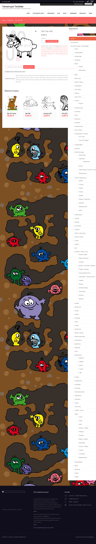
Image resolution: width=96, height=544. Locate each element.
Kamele (77, 303)
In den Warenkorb (52, 41)
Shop (45, 516)
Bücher (72, 38)
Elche (76, 115)
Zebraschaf (62, 53)
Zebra (57, 53)
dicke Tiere (78, 97)
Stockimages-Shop (38, 13)
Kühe (76, 322)
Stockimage (44, 53)
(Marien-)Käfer (83, 254)
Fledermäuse (78, 214)
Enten (80, 417)
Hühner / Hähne (83, 428)
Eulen (80, 420)
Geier (80, 424)
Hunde (77, 240)
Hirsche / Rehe (79, 237)
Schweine (77, 388)
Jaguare (81, 361)
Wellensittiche (83, 457)
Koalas (81, 66)
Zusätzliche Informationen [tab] (14, 67)
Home (28, 13)
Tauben (81, 450)
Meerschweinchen (80, 336)
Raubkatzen (78, 355)
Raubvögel (82, 443)
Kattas (77, 310)
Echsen (77, 100)
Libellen (81, 280)
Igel (76, 248)
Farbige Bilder (79, 144)
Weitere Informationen (78, 3)
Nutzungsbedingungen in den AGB (43, 527)
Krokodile (77, 318)
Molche (81, 103)
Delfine (81, 180)
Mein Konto (83, 13)
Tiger (80, 372)
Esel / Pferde (78, 130)
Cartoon (61, 48)
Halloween (82, 158)
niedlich (61, 51)
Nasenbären (82, 70)
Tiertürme (78, 406)
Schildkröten (78, 381)
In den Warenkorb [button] (12, 104)
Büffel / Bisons (79, 82)
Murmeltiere (78, 340)
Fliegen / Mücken (84, 269)
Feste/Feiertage (79, 152)
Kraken (81, 188)
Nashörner (78, 344)
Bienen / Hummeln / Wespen (87, 265)
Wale (80, 210)
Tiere (54, 53)
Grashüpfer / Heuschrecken (87, 276)
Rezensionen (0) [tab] (28, 67)
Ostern (81, 166)
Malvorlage (47, 51)
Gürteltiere (78, 226)
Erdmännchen (79, 126)
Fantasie (43, 50)
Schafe (77, 377)
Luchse (81, 369)
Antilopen (77, 60)
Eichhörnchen (79, 108)
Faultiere (77, 148)
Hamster (77, 229)
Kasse (90, 13)
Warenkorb (73, 13)
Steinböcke (78, 395)
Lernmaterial (74, 42)
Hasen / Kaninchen (80, 233)
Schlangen (78, 384)
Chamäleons (78, 86)
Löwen (81, 365)
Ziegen (77, 477)
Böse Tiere (78, 78)
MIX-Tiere (43, 48)
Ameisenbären (79, 52)
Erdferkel (77, 122)
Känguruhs (78, 307)
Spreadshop (50, 13)
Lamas (76, 325)
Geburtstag (82, 155)
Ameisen (81, 262)
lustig (42, 51)
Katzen (77, 314)
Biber (76, 74)
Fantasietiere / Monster (81, 133)
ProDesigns (90, 537)
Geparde (81, 358)
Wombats (77, 469)
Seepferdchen (83, 206)
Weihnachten (83, 173)
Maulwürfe (78, 329)
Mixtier (57, 51)
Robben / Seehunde (84, 199)
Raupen (81, 284)
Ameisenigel (78, 56)
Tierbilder (50, 53)
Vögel (76, 414)
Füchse (77, 218)
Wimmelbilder (79, 462)
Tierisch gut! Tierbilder (13, 6)
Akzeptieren (88, 4)
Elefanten (77, 119)
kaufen (64, 50)
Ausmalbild (56, 48)
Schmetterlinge (83, 288)
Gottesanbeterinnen (85, 273)
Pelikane (81, 431)
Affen (76, 49)
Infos (64, 13)
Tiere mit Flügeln (84, 140)
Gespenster (86, 161)
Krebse (81, 192)
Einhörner (77, 111)
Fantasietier (49, 50)
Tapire (76, 403)
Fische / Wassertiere (80, 178)
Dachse (77, 93)
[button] (35, 31)
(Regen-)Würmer (84, 258)
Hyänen (77, 244)
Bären (76, 63)
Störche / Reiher (83, 446)
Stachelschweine (79, 392)
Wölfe (76, 465)
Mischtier (52, 51)
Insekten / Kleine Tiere (81, 251)
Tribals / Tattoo (79, 410)
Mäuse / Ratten (79, 333)
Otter (76, 351)
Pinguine (81, 435)
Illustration (59, 50)
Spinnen (81, 295)
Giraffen (77, 222)
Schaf (64, 51)
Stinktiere (77, 399)
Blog (58, 13)
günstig (54, 50)
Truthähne (82, 454)
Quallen (81, 195)
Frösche (81, 184)
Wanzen (81, 299)
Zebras (77, 473)
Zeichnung (43, 55)
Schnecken (82, 291)
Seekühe (81, 203)
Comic (65, 48)
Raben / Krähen (83, 439)
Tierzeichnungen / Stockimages (79, 46)
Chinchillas (78, 89)
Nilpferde (77, 347)
